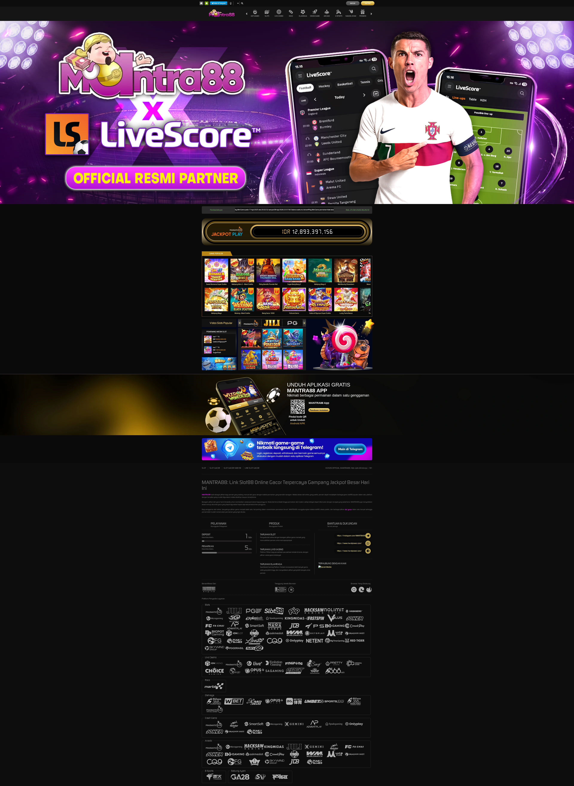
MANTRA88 (206, 495)
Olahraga (303, 16)
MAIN (218, 270)
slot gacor (348, 509)
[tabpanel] (287, 112)
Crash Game (315, 16)
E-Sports (338, 16)
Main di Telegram (220, 3)
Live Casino (279, 16)
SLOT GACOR (215, 468)
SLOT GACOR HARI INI (232, 468)
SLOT (204, 468)
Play (237, 234)
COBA (252, 335)
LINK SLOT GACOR (252, 468)
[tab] (251, 323)
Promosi (362, 16)
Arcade (327, 16)
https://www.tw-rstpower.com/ (349, 543)
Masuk (352, 3)
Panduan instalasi (319, 410)
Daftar (368, 3)
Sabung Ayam (350, 16)
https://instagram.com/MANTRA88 (351, 536)
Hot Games (255, 16)
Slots (267, 16)
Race (291, 16)
